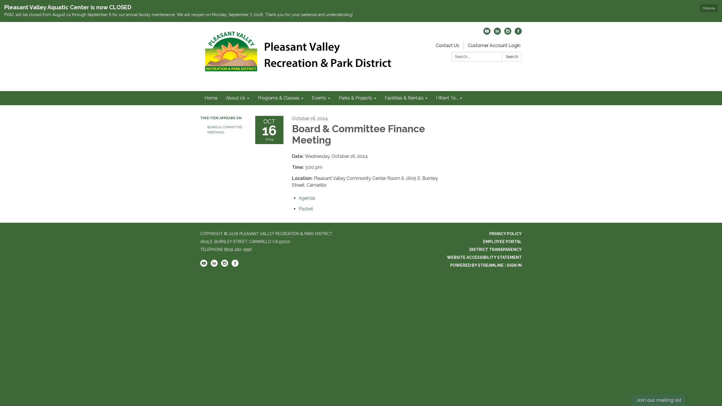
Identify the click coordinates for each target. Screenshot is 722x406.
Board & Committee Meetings (224, 129)
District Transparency (495, 249)
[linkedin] (497, 33)
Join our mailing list (659, 400)
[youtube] (486, 33)
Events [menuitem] (319, 98)
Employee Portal (502, 241)
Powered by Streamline (477, 265)
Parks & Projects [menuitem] (355, 98)
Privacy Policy (505, 233)
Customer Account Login (494, 45)
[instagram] (507, 33)
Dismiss (709, 8)
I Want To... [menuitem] (447, 98)
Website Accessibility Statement (484, 257)
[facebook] (518, 33)
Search (512, 56)
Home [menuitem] (210, 98)
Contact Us (447, 45)
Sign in (514, 265)
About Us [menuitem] (235, 98)
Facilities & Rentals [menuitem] (404, 98)
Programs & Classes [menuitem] (279, 98)
